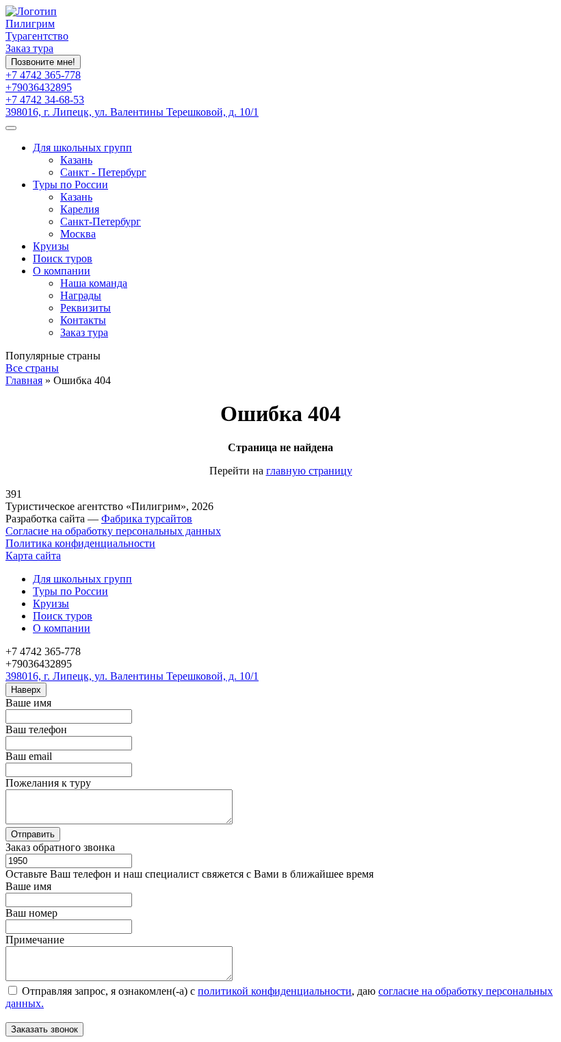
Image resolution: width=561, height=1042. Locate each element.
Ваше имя (28, 703)
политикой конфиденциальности (275, 991)
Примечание (34, 939)
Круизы (51, 246)
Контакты (83, 320)
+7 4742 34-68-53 (44, 99)
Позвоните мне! (43, 62)
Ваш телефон (36, 729)
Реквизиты (85, 308)
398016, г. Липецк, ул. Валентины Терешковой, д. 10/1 (132, 112)
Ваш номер (31, 913)
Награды (80, 295)
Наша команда (93, 283)
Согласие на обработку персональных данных (113, 531)
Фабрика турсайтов (146, 518)
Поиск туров (62, 258)
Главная (23, 380)
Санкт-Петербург (100, 221)
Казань (76, 160)
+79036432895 (38, 87)
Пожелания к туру (48, 783)
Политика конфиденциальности (80, 543)
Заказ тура (29, 48)
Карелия (79, 209)
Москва (78, 234)
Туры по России (70, 184)
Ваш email (28, 756)
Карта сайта (33, 555)
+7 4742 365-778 (43, 75)
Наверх (26, 690)
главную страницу (309, 470)
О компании (61, 271)
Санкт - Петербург (103, 172)
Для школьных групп (82, 147)
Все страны (32, 368)
